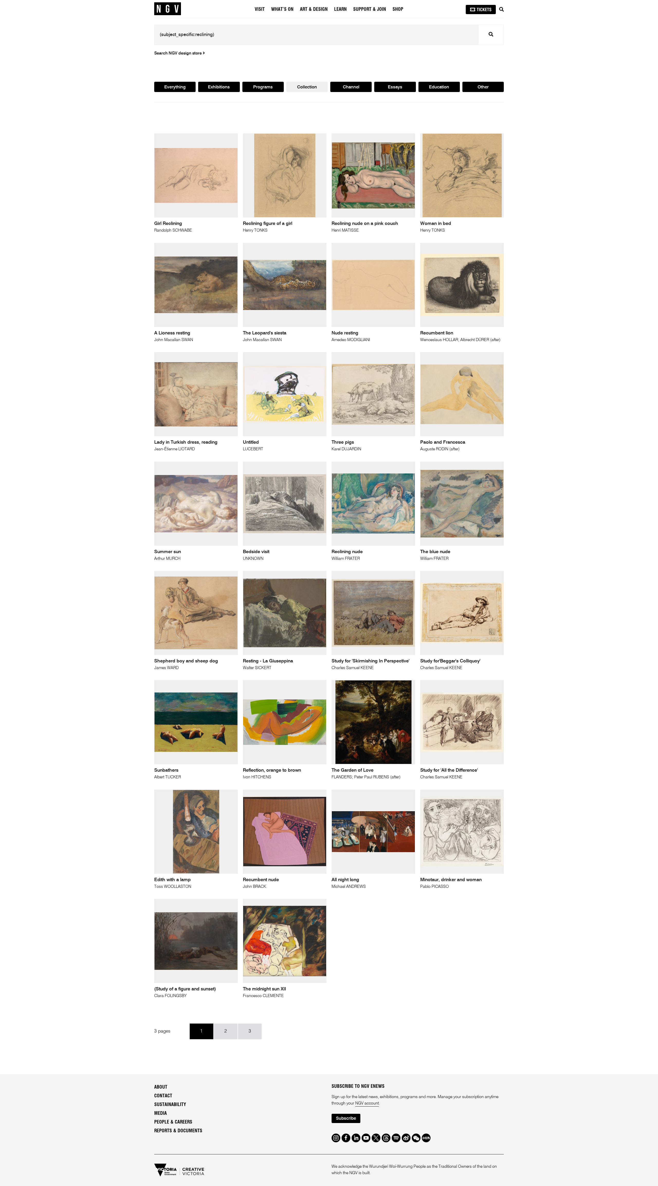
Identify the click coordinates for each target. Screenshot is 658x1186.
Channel (351, 87)
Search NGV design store (178, 53)
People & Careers (173, 1122)
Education (439, 87)
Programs (263, 87)
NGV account (367, 1103)
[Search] (501, 9)
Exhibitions (219, 87)
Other (483, 87)
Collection (307, 87)
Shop (397, 9)
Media (160, 1113)
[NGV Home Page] (167, 9)
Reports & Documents (178, 1131)
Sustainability (170, 1104)
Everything (175, 87)
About (160, 1087)
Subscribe (346, 1118)
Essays (395, 87)
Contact (163, 1096)
